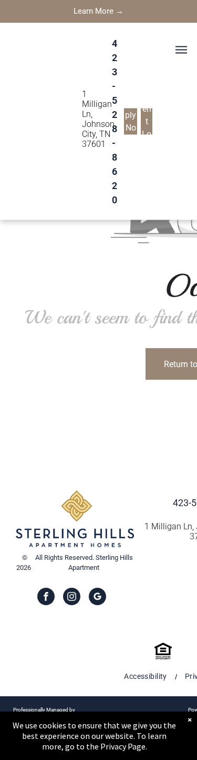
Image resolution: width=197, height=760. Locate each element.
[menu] (181, 49)
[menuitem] (146, 676)
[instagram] (71, 598)
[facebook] (46, 598)
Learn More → (98, 11)
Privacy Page (123, 746)
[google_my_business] (97, 598)
